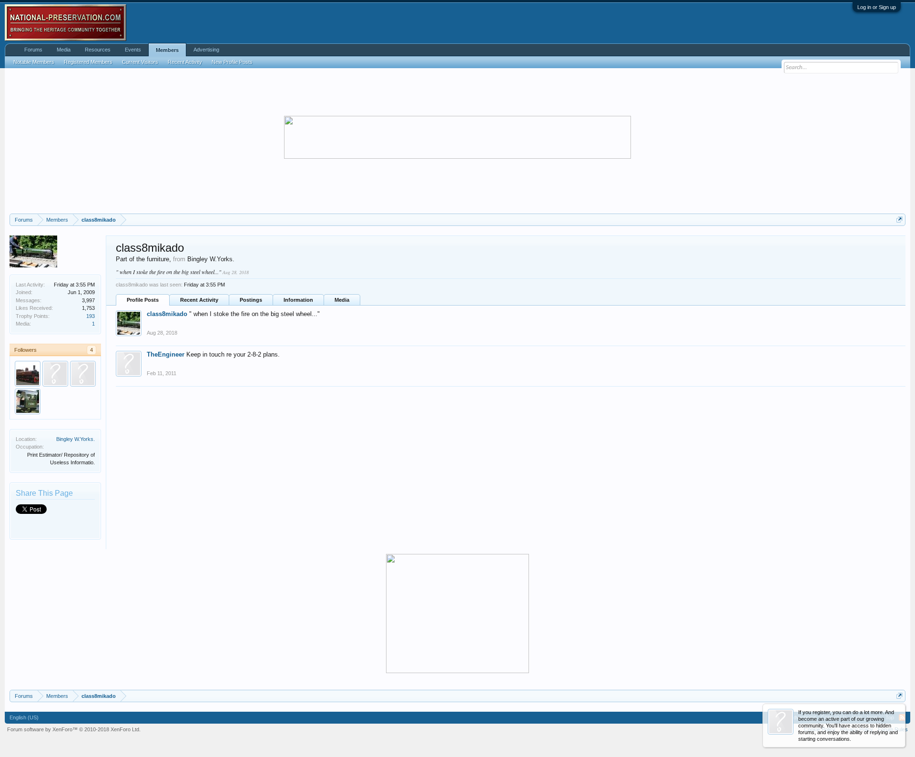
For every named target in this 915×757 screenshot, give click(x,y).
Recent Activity (199, 300)
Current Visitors (140, 62)
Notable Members (33, 62)
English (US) (24, 717)
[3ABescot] (83, 374)
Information (298, 300)
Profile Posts (143, 300)
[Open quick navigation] (899, 219)
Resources (98, 49)
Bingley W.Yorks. (75, 439)
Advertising (206, 49)
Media (342, 300)
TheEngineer (165, 354)
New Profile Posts (232, 62)
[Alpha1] (55, 374)
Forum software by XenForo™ (74, 729)
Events (133, 49)
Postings (251, 300)
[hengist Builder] (28, 401)
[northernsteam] (28, 374)
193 (90, 316)
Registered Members (88, 62)
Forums (33, 49)
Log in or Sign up (876, 7)
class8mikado (167, 313)
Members (167, 50)
